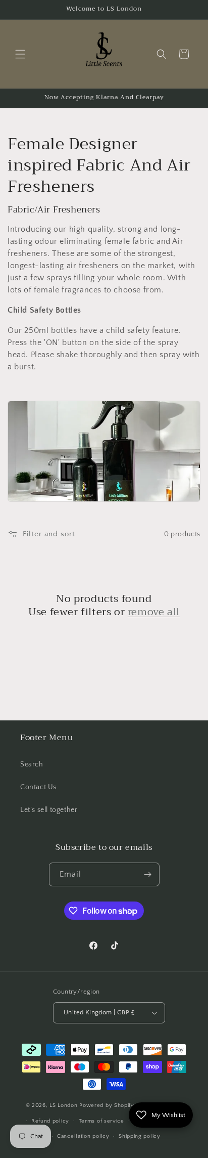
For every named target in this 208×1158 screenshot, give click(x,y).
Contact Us (38, 787)
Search (31, 764)
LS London (64, 1105)
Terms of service (101, 1121)
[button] (20, 54)
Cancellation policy (83, 1136)
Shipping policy (140, 1136)
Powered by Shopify (106, 1105)
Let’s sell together (48, 810)
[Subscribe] (148, 874)
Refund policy (50, 1121)
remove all (154, 612)
